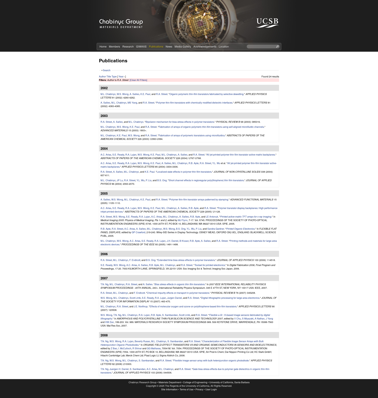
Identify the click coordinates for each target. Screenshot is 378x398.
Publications (156, 46)
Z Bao (114, 348)
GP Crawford (138, 232)
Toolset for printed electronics (209, 265)
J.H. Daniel (172, 240)
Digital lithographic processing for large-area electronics (230, 297)
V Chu (237, 318)
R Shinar (137, 348)
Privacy (199, 389)
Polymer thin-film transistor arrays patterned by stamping (199, 199)
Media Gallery (183, 46)
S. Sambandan (170, 315)
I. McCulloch (124, 348)
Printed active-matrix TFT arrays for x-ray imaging (245, 216)
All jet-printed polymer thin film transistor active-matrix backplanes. (241, 154)
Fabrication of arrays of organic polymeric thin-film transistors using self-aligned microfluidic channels (211, 126)
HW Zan (109, 322)
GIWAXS (141, 46)
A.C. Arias (106, 154)
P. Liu (148, 180)
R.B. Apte (194, 163)
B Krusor (184, 240)
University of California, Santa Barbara (229, 382)
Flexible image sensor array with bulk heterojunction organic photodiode (211, 360)
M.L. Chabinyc (108, 94)
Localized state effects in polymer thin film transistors (184, 171)
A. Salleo (134, 94)
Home (103, 46)
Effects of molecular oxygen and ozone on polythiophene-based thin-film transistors (193, 306)
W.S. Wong (122, 94)
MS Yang (132, 102)
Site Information (169, 389)
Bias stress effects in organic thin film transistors (180, 284)
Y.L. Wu (216, 163)
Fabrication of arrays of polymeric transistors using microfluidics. (192, 135)
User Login (211, 389)
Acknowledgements (204, 46)
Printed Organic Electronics (240, 228)
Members (114, 46)
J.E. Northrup (141, 306)
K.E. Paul (145, 94)
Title (108, 76)
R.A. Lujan (130, 154)
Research (128, 46)
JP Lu (120, 180)
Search (106, 70)
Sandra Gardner (215, 228)
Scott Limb (135, 297)
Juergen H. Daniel (119, 369)
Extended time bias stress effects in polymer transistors (186, 260)
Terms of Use (186, 389)
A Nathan (260, 318)
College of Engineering (195, 382)
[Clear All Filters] (138, 80)
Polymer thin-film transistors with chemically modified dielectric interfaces (194, 102)
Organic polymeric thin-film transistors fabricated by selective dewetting (206, 94)
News (169, 46)
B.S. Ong (162, 180)
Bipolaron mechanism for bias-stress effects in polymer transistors (180, 121)
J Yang (269, 318)
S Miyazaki (248, 318)
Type (114, 76)
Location (224, 46)
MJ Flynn (183, 220)
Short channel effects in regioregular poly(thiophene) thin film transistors (206, 180)
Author (102, 76)
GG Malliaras (154, 348)
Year (120, 76)
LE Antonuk (212, 216)
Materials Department (170, 382)
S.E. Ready (118, 154)
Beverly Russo (142, 341)
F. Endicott (134, 260)
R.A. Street (161, 94)
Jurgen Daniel (174, 297)
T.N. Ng (104, 284)
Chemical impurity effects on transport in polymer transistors (178, 292)
